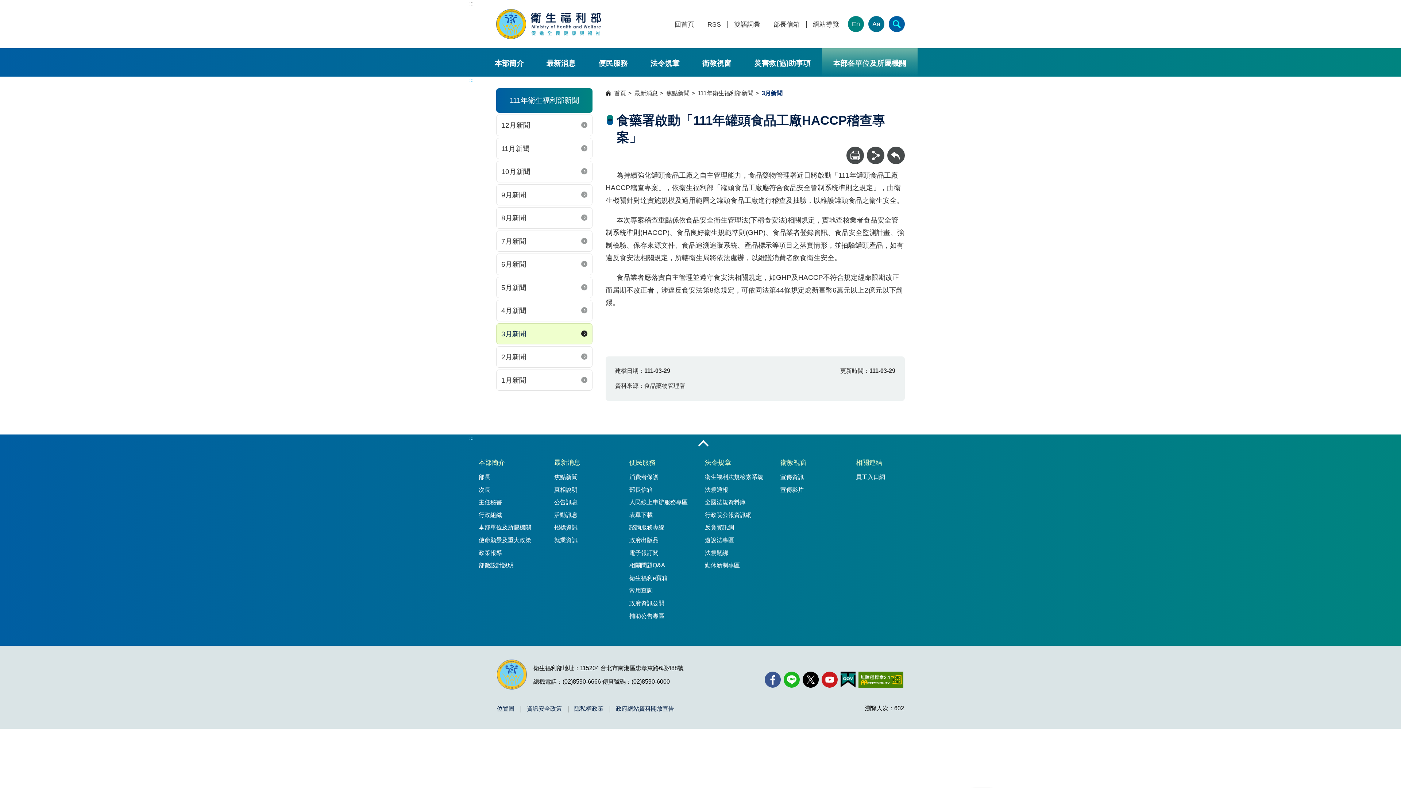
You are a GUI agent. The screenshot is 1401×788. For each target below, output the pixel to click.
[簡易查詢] (897, 24)
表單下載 (641, 515)
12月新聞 (515, 125)
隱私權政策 (588, 709)
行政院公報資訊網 (728, 515)
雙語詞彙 (747, 24)
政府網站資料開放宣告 (645, 709)
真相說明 (566, 490)
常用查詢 (641, 590)
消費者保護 (644, 477)
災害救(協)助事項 (782, 63)
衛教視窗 (717, 63)
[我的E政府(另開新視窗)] (848, 680)
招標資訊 (566, 527)
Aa (876, 24)
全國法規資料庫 (725, 502)
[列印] (855, 155)
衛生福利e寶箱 (648, 578)
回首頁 (684, 24)
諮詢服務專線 (646, 527)
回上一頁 (896, 150)
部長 (484, 477)
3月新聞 (513, 334)
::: (471, 3)
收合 (703, 444)
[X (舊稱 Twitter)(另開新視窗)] (811, 680)
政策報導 (490, 553)
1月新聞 (513, 380)
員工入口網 (870, 477)
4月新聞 (513, 310)
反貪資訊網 (719, 527)
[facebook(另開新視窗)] (773, 680)
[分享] (875, 155)
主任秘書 (490, 502)
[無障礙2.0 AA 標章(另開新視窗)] (880, 680)
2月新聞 (513, 357)
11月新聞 (515, 148)
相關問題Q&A (647, 565)
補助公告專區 (646, 616)
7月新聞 (513, 241)
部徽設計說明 (496, 565)
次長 (484, 490)
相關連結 (869, 462)
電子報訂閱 (644, 553)
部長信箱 (786, 24)
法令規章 (665, 63)
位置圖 (505, 709)
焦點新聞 (678, 93)
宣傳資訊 (792, 477)
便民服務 (613, 63)
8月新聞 (513, 218)
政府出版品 (644, 540)
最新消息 (561, 63)
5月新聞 (513, 287)
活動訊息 (566, 515)
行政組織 (490, 515)
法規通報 (716, 490)
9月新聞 (513, 195)
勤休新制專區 (722, 565)
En (856, 24)
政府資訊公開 (646, 603)
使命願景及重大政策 (505, 540)
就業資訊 (566, 540)
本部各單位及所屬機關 (869, 63)
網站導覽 (826, 24)
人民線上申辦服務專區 (658, 502)
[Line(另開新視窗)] (792, 680)
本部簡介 (509, 63)
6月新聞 (513, 264)
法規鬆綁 (716, 553)
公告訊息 (566, 502)
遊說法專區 (719, 540)
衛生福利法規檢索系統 (734, 477)
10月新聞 (515, 171)
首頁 (620, 93)
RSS (714, 24)
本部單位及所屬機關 (505, 527)
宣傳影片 (792, 490)
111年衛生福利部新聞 (725, 93)
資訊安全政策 (544, 709)
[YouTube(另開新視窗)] (830, 680)
